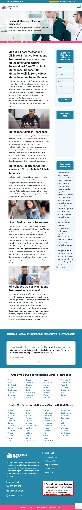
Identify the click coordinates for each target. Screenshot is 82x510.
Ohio (45, 433)
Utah (62, 423)
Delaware (11, 430)
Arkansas (11, 415)
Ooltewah (64, 387)
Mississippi (30, 440)
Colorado (11, 423)
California (11, 420)
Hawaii (10, 438)
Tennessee (65, 418)
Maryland (29, 428)
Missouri (29, 438)
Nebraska (46, 418)
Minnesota (29, 435)
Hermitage (29, 395)
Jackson (46, 380)
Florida (10, 433)
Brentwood (12, 385)
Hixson (28, 397)
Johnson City (47, 382)
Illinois (28, 413)
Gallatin (28, 390)
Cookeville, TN (18, 2)
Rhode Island (65, 410)
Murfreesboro (66, 382)
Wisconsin (64, 430)
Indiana (28, 415)
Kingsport (46, 385)
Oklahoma (46, 435)
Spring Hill (64, 395)
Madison (46, 395)
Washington (65, 428)
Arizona (10, 418)
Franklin (28, 387)
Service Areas (50, 468)
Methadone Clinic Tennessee (31, 42)
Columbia (29, 380)
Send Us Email (16, 491)
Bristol (10, 387)
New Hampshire (49, 420)
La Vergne (46, 390)
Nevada (46, 428)
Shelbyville (65, 390)
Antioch (10, 380)
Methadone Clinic (51, 461)
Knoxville (46, 387)
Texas (63, 420)
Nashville (64, 385)
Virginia (63, 425)
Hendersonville (31, 392)
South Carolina (66, 413)
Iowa (10, 440)
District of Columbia (15, 428)
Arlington (11, 382)
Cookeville (16, 42)
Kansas (28, 418)
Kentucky (29, 420)
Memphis (46, 397)
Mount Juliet (65, 380)
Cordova (29, 385)
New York (46, 430)
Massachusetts (31, 425)
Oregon (45, 438)
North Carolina (48, 413)
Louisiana (29, 423)
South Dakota (65, 415)
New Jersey (47, 423)
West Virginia (65, 433)
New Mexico (47, 425)
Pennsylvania (48, 440)
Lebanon (46, 392)
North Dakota (47, 415)
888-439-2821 (16, 486)
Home (8, 42)
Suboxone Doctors (51, 457)
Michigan (29, 433)
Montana (46, 410)
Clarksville (11, 392)
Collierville (12, 397)
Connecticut (12, 425)
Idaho (28, 410)
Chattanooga (12, 390)
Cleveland (11, 395)
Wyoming (64, 435)
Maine (28, 430)
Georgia (11, 435)
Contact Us (49, 472)
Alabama (11, 413)
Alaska (10, 410)
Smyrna (63, 392)
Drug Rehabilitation (52, 465)
